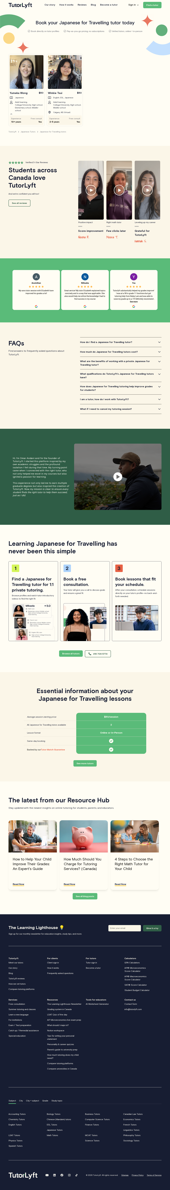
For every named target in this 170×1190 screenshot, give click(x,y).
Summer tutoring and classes (22, 1009)
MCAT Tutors (91, 1135)
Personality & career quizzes (60, 1044)
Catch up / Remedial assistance (23, 1030)
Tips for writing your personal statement (60, 1037)
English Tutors (15, 1124)
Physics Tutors (15, 1140)
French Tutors (130, 1124)
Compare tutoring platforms (21, 989)
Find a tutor (152, 5)
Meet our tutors (15, 962)
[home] (20, 5)
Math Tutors (52, 1135)
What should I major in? (58, 1025)
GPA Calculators (132, 962)
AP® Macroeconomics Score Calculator (135, 978)
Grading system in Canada (59, 1009)
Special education (17, 1036)
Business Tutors (92, 1114)
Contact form (130, 1004)
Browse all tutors (71, 653)
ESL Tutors (52, 1124)
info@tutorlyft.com (133, 1009)
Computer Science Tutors (97, 1119)
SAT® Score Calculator (135, 985)
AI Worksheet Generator (97, 1004)
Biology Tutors (53, 1114)
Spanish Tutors (15, 1146)
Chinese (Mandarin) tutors (59, 1119)
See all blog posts (85, 896)
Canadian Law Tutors (133, 1114)
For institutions (15, 1020)
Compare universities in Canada (62, 1068)
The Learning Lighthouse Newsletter (64, 1004)
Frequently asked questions (60, 973)
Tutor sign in (91, 962)
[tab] (12, 1101)
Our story (49, 5)
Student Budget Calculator (137, 990)
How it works (66, 5)
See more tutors (85, 763)
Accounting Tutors (17, 1114)
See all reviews (19, 203)
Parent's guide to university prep (62, 1049)
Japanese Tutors (55, 1130)
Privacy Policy (138, 1175)
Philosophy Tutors (132, 1135)
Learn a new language (18, 1014)
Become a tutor (109, 5)
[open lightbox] (91, 190)
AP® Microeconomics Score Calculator (135, 969)
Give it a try (152, 928)
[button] (133, 5)
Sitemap (125, 1175)
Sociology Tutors (131, 1140)
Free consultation (16, 1004)
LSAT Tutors (14, 1135)
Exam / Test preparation (19, 1025)
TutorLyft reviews (16, 978)
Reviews (82, 5)
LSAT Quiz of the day (57, 1014)
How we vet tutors (17, 984)
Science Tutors (92, 1140)
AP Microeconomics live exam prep (64, 1020)
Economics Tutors (131, 1119)
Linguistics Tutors (131, 1130)
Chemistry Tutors (16, 1119)
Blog (93, 5)
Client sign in (53, 962)
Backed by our (46, 749)
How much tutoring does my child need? (63, 1056)
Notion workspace (55, 1030)
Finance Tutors (92, 1124)
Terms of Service (154, 1175)
